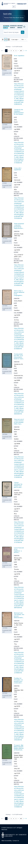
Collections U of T (11, 828)
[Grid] (8, 39)
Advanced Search (13, 26)
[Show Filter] (2, 39)
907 (21, 50)
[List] (5, 39)
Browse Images (20, 26)
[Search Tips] (24, 26)
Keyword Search (6, 26)
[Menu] (14, 6)
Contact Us (16, 840)
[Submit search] (22, 32)
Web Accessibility (7, 840)
